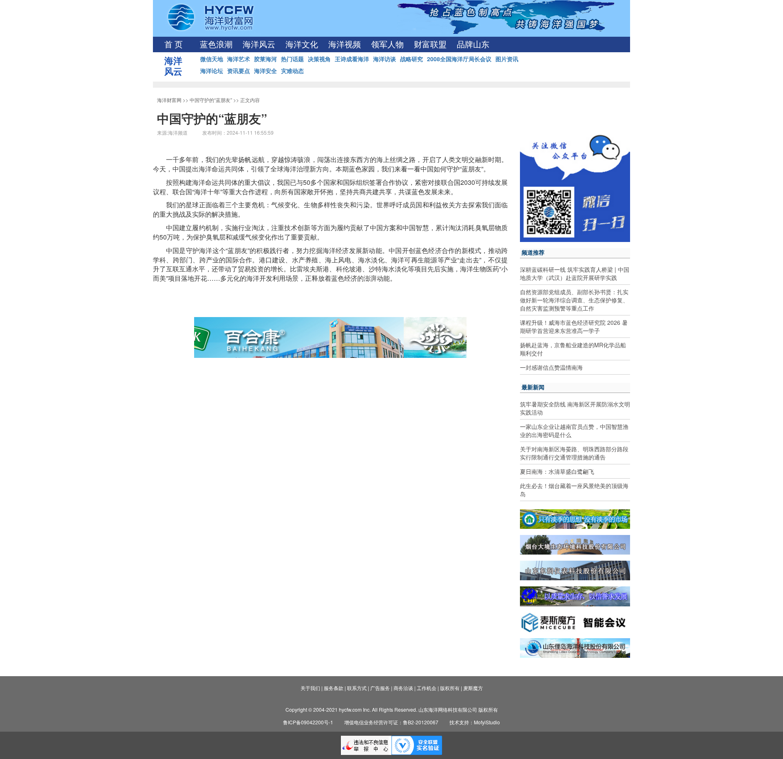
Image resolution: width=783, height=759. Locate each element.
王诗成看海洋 (352, 59)
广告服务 (380, 687)
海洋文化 (301, 44)
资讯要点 (238, 71)
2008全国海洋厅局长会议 (459, 59)
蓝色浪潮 (216, 44)
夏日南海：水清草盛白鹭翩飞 (557, 471)
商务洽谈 (403, 687)
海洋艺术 (238, 59)
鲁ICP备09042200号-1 (308, 722)
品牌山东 (473, 44)
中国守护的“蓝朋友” (211, 99)
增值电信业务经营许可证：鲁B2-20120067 (391, 722)
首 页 (173, 44)
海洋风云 (259, 44)
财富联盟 (430, 44)
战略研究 (411, 59)
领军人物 (387, 44)
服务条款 (333, 687)
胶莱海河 (265, 59)
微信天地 (211, 59)
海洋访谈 (384, 59)
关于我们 (310, 687)
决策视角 (319, 59)
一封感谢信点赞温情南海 (551, 367)
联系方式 (357, 687)
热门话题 (292, 59)
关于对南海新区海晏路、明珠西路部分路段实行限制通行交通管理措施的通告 (574, 453)
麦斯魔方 (473, 687)
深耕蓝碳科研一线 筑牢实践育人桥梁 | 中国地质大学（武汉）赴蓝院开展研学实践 (574, 273)
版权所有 (450, 687)
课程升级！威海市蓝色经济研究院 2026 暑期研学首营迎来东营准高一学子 (574, 326)
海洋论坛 (211, 71)
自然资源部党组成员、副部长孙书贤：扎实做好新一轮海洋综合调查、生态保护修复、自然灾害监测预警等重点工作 (574, 300)
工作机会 (426, 687)
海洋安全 (265, 71)
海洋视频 (344, 44)
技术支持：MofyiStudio (474, 722)
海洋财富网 (169, 99)
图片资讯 (506, 59)
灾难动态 (292, 71)
